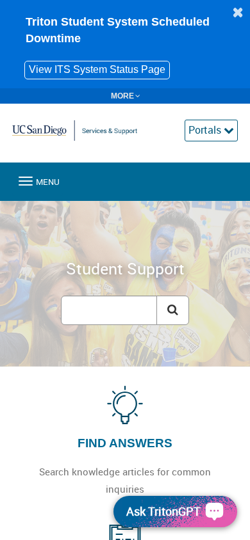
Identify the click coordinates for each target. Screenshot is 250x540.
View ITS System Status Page (97, 69)
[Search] (172, 310)
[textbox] (109, 310)
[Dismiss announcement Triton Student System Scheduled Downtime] (238, 12)
